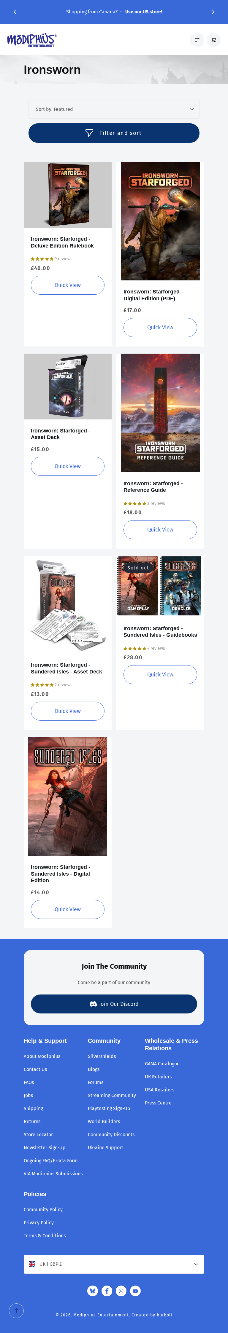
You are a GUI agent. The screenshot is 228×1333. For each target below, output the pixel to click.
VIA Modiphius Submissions (53, 1173)
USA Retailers (159, 1090)
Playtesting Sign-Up (109, 1108)
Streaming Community (112, 1095)
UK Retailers (158, 1077)
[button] (14, 11)
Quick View (68, 285)
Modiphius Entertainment (101, 1315)
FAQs (29, 1082)
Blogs (93, 1069)
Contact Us (35, 1069)
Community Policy (43, 1209)
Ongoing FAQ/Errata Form (51, 1160)
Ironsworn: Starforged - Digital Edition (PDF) (153, 295)
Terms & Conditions (45, 1235)
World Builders (104, 1121)
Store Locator (38, 1134)
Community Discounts (111, 1134)
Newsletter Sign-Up (45, 1147)
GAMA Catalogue (162, 1064)
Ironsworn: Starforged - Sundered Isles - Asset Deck (66, 668)
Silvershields (102, 1056)
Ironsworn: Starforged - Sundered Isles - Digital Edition (60, 873)
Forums (95, 1082)
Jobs (28, 1095)
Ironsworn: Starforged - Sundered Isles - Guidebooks (160, 631)
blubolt (164, 1315)
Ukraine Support (105, 1147)
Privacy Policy (39, 1222)
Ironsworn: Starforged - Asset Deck (60, 434)
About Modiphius (42, 1056)
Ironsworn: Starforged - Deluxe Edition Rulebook (62, 242)
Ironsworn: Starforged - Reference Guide (153, 486)
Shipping (33, 1108)
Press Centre (158, 1103)
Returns (32, 1121)
